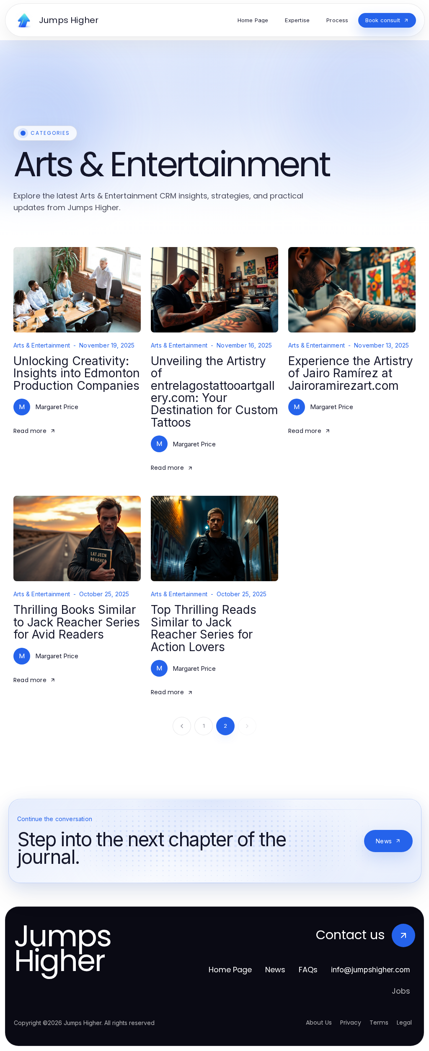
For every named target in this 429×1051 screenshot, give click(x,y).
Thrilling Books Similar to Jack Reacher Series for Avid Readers (76, 622)
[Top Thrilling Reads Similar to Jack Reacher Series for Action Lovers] (214, 538)
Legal (404, 1022)
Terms (379, 1022)
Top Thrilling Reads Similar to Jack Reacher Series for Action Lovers (203, 628)
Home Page (230, 969)
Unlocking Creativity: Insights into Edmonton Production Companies (76, 373)
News (384, 841)
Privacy (350, 1022)
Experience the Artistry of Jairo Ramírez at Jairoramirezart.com (350, 373)
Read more (30, 431)
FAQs (308, 969)
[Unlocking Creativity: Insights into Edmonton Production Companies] (77, 289)
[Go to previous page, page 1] (182, 726)
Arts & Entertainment (41, 345)
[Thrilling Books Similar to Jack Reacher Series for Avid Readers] (77, 538)
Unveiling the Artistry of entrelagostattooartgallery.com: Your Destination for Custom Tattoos (214, 392)
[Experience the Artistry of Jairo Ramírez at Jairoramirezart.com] (352, 289)
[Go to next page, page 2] (247, 726)
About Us (319, 1022)
